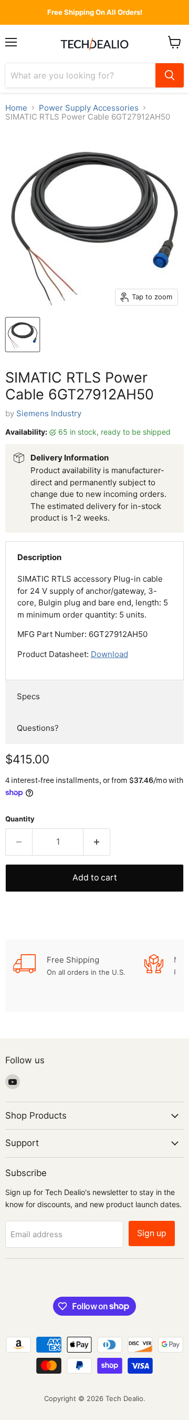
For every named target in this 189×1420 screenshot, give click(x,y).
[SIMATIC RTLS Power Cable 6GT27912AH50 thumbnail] (22, 334)
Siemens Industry (48, 413)
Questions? (38, 728)
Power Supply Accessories (89, 107)
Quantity (20, 819)
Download (109, 654)
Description (39, 557)
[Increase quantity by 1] (96, 842)
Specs (28, 696)
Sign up (151, 1233)
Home (16, 107)
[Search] (169, 75)
